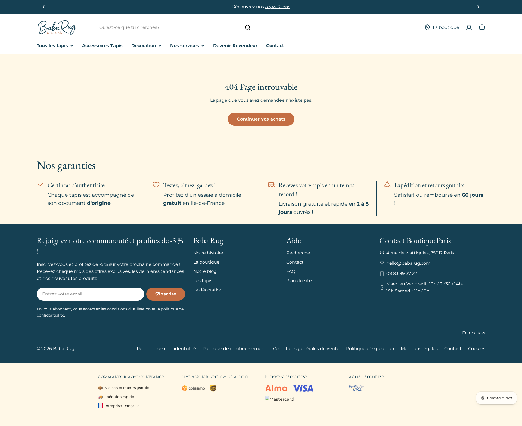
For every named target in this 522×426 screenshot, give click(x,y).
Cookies (476, 348)
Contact (453, 348)
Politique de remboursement (234, 348)
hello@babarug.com (408, 263)
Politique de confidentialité (166, 348)
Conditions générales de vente (306, 348)
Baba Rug (63, 348)
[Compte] (469, 27)
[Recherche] (247, 27)
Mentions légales (419, 348)
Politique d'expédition (370, 348)
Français (471, 332)
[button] (44, 7)
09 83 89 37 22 (401, 273)
